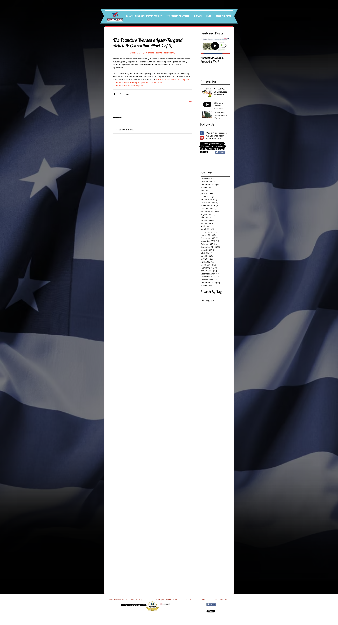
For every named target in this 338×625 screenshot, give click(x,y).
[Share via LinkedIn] (127, 94)
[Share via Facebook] (114, 94)
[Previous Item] (205, 46)
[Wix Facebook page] (202, 133)
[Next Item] (225, 46)
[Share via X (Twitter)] (121, 94)
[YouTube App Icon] (202, 138)
